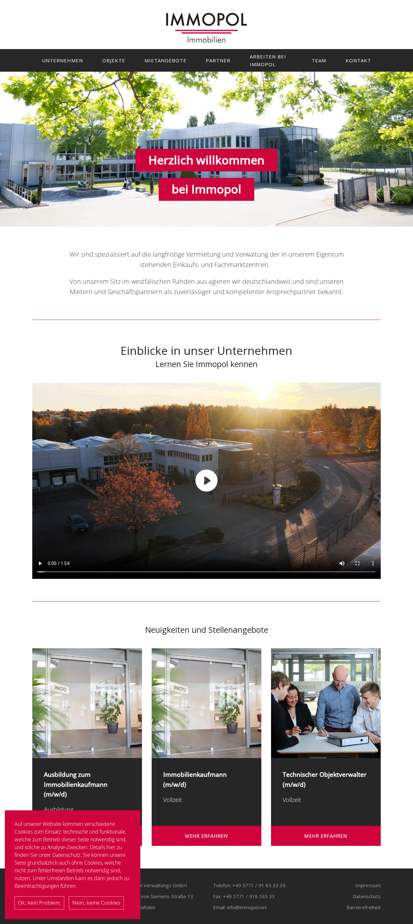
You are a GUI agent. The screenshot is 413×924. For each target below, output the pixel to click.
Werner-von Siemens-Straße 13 (158, 896)
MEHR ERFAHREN (206, 836)
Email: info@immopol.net (240, 907)
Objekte (113, 60)
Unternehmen (62, 60)
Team (319, 60)
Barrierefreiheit (364, 907)
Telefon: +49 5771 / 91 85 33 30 (249, 885)
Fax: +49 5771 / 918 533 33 (244, 896)
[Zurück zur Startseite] (206, 28)
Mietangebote (165, 60)
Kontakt (358, 60)
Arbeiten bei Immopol (268, 60)
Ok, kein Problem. (39, 902)
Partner (218, 60)
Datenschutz (367, 896)
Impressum (368, 885)
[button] (378, 194)
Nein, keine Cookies (96, 902)
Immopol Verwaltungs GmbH (155, 885)
